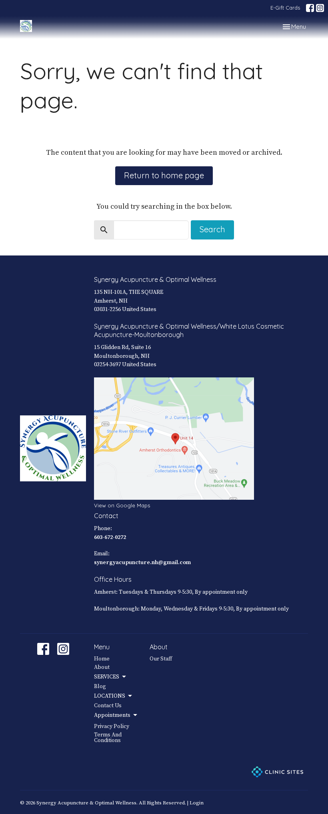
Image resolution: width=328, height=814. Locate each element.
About (102, 667)
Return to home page (164, 175)
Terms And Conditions (108, 737)
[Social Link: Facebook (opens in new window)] (310, 8)
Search (212, 229)
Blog (100, 686)
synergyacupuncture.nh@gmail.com (142, 562)
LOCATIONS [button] (109, 696)
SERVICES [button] (106, 676)
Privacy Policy (111, 726)
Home (102, 658)
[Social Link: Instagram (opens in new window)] (320, 8)
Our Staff (161, 658)
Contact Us (108, 705)
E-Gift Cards (285, 7)
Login (197, 803)
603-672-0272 (110, 537)
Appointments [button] (112, 715)
